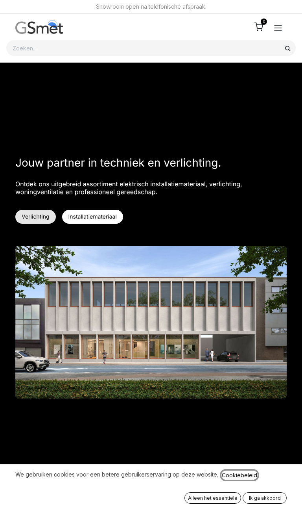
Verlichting (36, 216)
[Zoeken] (288, 48)
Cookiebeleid (239, 475)
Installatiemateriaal (92, 216)
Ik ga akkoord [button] (265, 498)
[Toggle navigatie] (278, 27)
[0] (258, 27)
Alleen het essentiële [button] (213, 498)
